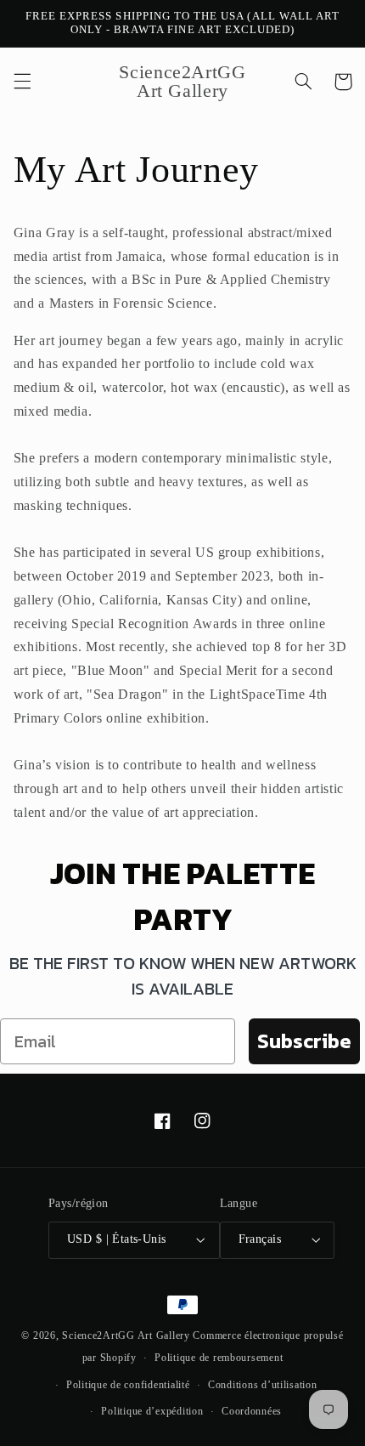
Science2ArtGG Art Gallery (125, 1335)
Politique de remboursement (218, 1357)
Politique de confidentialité (128, 1385)
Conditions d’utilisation (262, 1385)
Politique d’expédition (152, 1411)
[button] (22, 81)
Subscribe (304, 1041)
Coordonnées (252, 1411)
